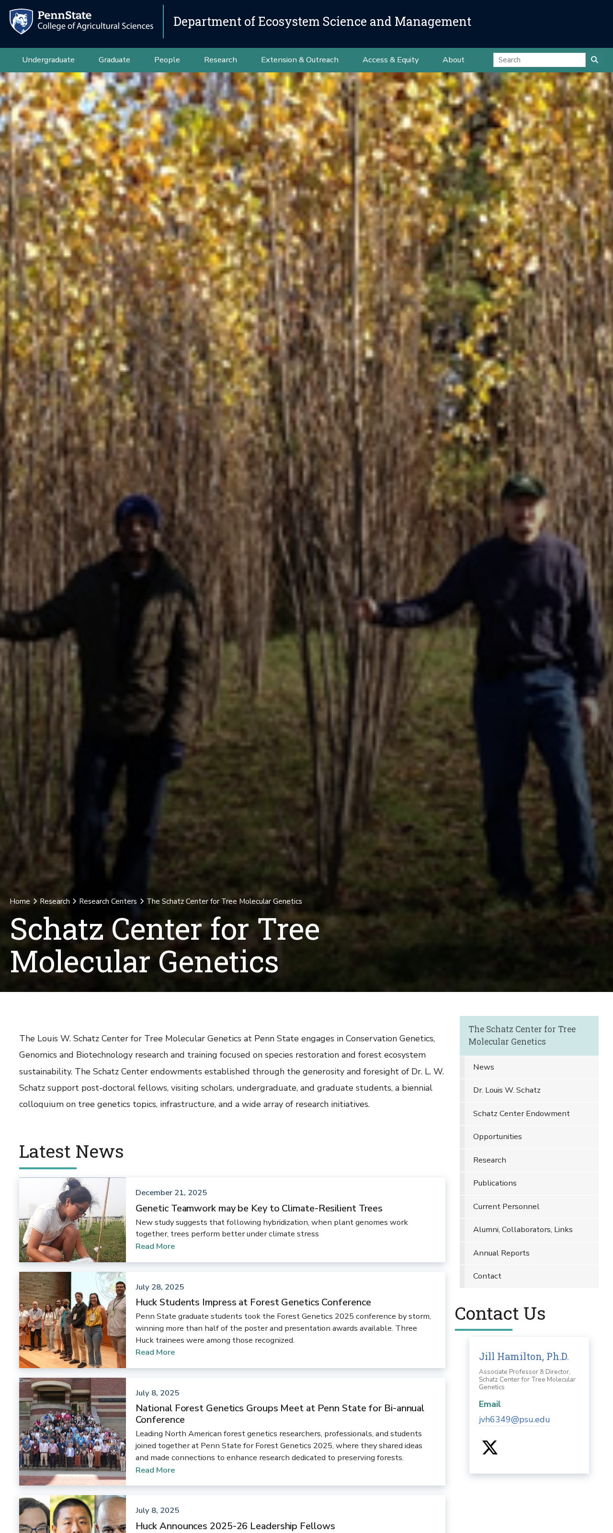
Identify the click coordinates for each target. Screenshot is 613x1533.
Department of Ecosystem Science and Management (322, 21)
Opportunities (497, 1136)
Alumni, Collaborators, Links (523, 1229)
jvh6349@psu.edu (514, 1419)
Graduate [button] (114, 59)
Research (55, 901)
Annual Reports (501, 1252)
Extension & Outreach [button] (300, 59)
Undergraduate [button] (48, 59)
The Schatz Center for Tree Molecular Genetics (522, 1035)
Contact (487, 1275)
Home (20, 901)
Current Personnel (506, 1206)
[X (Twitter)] (489, 1451)
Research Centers (108, 901)
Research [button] (220, 59)
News (483, 1066)
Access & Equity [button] (391, 59)
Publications (495, 1182)
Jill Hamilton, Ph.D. (524, 1356)
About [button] (454, 59)
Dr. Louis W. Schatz (507, 1089)
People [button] (167, 59)
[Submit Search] (594, 60)
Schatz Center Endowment (521, 1113)
